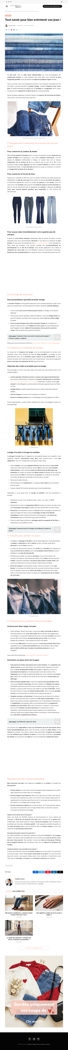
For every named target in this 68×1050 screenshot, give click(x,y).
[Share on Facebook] (6, 29)
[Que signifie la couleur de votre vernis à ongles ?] (49, 903)
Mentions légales (32, 1044)
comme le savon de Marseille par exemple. (23, 381)
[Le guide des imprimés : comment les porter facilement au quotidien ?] (19, 928)
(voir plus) (40, 883)
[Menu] (7, 6)
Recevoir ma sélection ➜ (52, 6)
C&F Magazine (8, 11)
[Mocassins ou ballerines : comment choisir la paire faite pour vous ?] (19, 903)
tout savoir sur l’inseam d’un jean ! (37, 655)
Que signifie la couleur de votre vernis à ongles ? (49, 914)
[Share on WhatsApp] (17, 29)
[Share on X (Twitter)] (9, 29)
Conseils (15, 11)
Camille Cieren (12, 25)
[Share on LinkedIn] (14, 29)
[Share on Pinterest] (11, 29)
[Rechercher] (61, 2)
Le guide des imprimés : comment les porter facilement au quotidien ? (19, 938)
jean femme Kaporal (41, 243)
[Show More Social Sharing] (20, 29)
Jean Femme (9, 865)
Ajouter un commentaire (34, 948)
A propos (47, 1044)
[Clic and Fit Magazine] (16, 6)
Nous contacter (41, 1044)
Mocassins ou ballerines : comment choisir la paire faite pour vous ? (19, 914)
